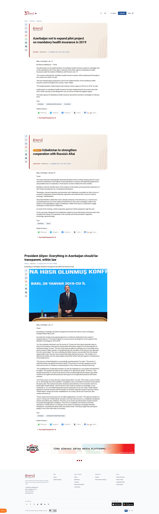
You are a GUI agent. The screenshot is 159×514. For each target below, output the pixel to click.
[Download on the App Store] (117, 504)
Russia (48, 223)
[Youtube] (37, 504)
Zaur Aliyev (67, 104)
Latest (55, 477)
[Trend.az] (30, 13)
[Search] (101, 13)
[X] (33, 504)
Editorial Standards (79, 484)
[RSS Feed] (48, 504)
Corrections (77, 487)
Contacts (76, 482)
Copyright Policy (120, 482)
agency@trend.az (29, 493)
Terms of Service (120, 477)
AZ (129, 510)
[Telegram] (41, 504)
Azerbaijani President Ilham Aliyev (56, 415)
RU (132, 510)
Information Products (100, 479)
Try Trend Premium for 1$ (47, 118)
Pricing (97, 477)
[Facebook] (30, 504)
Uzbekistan (41, 223)
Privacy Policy (119, 479)
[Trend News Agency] (29, 476)
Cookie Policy (119, 484)
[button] (26, 24)
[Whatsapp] (26, 504)
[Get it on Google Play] (128, 504)
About (75, 477)
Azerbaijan (40, 104)
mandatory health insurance (54, 104)
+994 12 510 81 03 (29, 491)
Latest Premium (57, 479)
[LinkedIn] (44, 504)
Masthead (76, 479)
